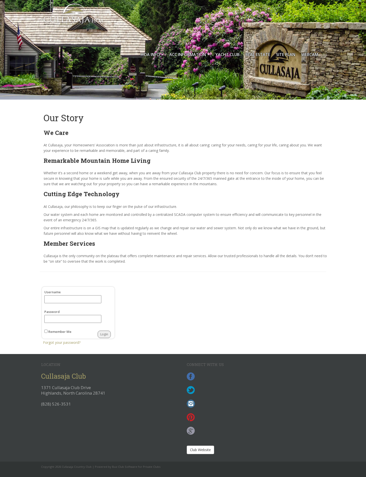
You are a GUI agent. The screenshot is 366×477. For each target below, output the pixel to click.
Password (52, 311)
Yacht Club (227, 54)
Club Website (200, 449)
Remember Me (59, 331)
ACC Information (190, 56)
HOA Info (153, 56)
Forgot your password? (61, 342)
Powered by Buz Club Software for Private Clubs (127, 467)
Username (52, 292)
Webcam (309, 54)
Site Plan (285, 54)
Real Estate (257, 54)
